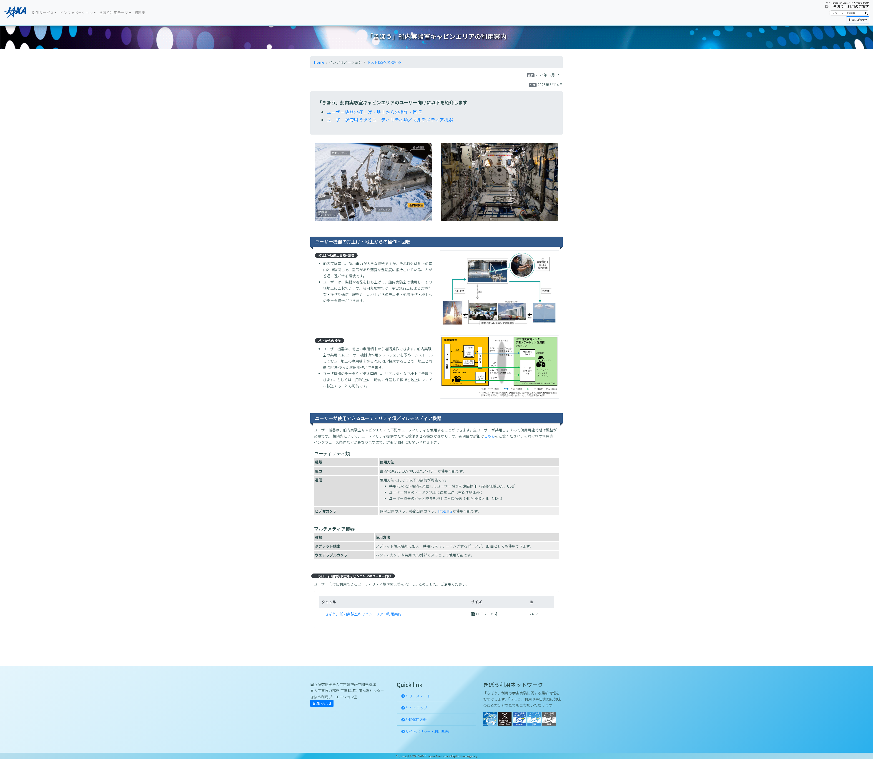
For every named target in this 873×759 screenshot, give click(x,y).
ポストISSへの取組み (384, 62)
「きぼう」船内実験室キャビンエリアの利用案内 (361, 613)
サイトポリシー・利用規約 (427, 731)
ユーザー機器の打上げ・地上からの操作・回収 (374, 112)
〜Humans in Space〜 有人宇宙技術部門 (849, 2)
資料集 (140, 12)
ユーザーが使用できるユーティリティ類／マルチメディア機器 (389, 119)
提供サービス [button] (43, 12)
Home (319, 62)
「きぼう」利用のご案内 (849, 6)
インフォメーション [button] (76, 12)
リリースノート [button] (418, 696)
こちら (489, 436)
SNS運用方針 (416, 719)
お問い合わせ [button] (857, 20)
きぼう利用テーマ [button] (113, 12)
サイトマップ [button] (416, 707)
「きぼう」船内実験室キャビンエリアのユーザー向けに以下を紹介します (392, 102)
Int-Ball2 (445, 511)
